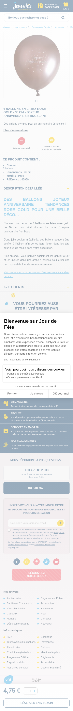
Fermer (12, 393)
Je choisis (36, 393)
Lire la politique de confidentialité (22, 359)
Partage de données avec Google (25, 373)
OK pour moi (61, 393)
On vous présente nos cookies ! (24, 377)
